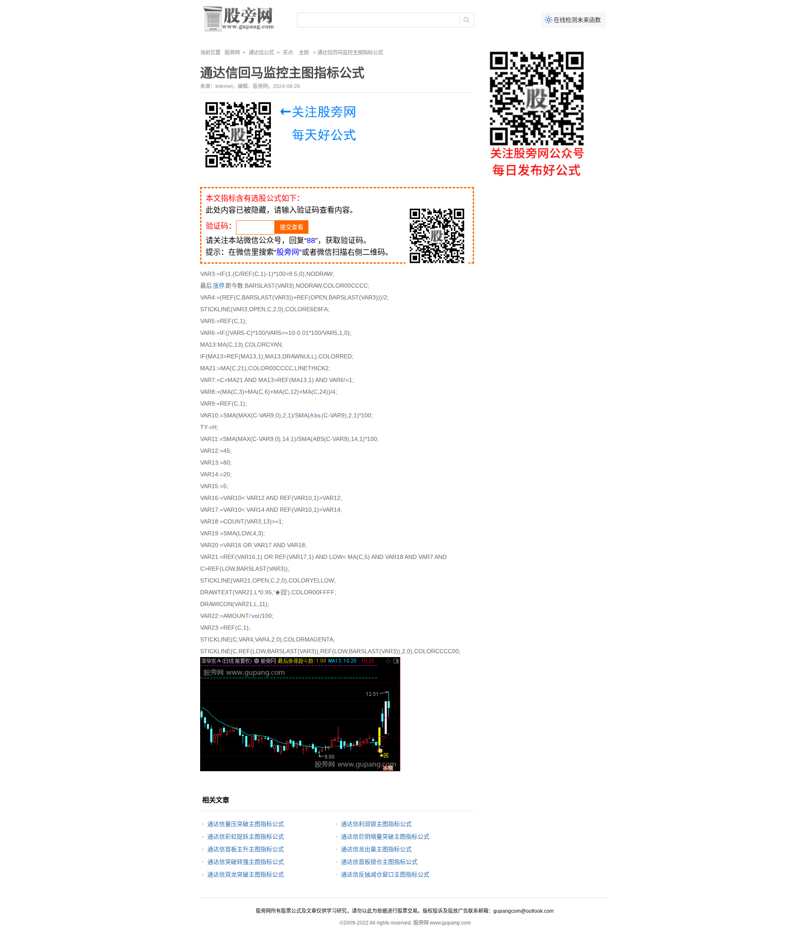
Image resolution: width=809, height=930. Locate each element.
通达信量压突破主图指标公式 (245, 823)
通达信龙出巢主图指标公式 (376, 849)
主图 (304, 53)
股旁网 (232, 53)
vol (255, 615)
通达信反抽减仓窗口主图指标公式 (385, 874)
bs (317, 415)
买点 (288, 53)
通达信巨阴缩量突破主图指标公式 (385, 836)
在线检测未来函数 (577, 19)
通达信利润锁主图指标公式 (376, 823)
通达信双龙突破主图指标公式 (245, 874)
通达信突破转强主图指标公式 (245, 861)
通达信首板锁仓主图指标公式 (379, 861)
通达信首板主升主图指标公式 (245, 849)
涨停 (219, 285)
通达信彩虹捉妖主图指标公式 (245, 836)
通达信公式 (261, 53)
